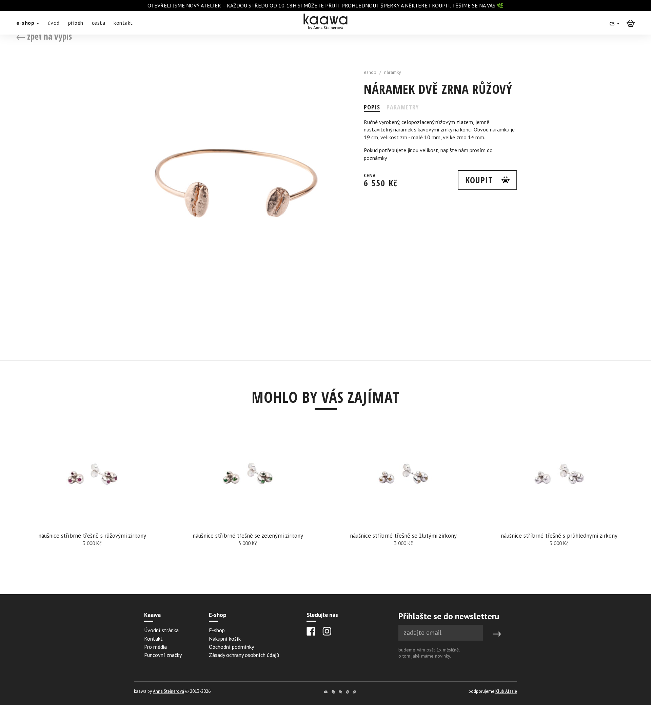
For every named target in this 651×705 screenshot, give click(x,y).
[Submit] (497, 634)
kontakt (123, 22)
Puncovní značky (163, 654)
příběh (75, 22)
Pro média (155, 646)
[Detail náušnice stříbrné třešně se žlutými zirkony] (403, 502)
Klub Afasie (506, 691)
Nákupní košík (225, 638)
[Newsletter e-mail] (440, 633)
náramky (392, 72)
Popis (372, 107)
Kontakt (153, 638)
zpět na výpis (48, 36)
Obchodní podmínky (231, 646)
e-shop (26, 22)
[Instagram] (326, 631)
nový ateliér (203, 5)
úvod (54, 22)
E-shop (217, 630)
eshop (370, 72)
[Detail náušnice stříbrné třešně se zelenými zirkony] (247, 502)
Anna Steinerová (168, 691)
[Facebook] (311, 631)
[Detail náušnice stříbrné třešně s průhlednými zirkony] (559, 502)
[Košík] (631, 23)
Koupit (479, 180)
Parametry (403, 107)
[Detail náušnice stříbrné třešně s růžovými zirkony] (92, 502)
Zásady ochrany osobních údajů (244, 654)
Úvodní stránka (161, 630)
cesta (98, 22)
